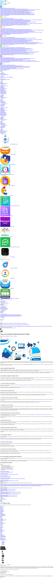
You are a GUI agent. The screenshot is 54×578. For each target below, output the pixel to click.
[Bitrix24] (3, 1)
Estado (1, 516)
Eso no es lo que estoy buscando (5, 465)
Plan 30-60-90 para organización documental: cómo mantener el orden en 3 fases (10, 493)
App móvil (1, 534)
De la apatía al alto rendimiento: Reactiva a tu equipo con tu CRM (8, 496)
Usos (1, 521)
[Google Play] (3, 549)
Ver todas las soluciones (3, 132)
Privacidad (3, 542)
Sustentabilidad (2, 511)
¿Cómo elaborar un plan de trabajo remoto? (14, 484)
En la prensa (1, 510)
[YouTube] (3, 556)
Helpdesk (1, 512)
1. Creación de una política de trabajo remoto (25, 484)
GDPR (3, 543)
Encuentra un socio (2, 538)
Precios (1, 70)
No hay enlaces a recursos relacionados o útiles (7, 468)
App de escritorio (2, 535)
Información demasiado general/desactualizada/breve (7, 466)
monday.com (2, 527)
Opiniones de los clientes (3, 519)
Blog (1, 517)
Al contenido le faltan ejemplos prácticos (6, 467)
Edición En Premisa (2, 523)
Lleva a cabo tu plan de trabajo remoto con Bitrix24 (34, 485)
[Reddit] (3, 563)
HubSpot (1, 529)
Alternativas (1, 520)
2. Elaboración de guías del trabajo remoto (37, 484)
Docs (1, 524)
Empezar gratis (2, 316)
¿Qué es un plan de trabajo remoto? (4, 484)
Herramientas (2, 507)
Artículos (1, 327)
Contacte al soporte (2, 514)
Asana (1, 526)
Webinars (1, 513)
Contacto (1, 509)
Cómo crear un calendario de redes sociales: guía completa (7, 490)
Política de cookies (10, 574)
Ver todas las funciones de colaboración (5, 34)
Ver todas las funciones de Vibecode (4, 69)
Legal (2, 541)
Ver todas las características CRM (4, 15)
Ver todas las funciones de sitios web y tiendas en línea (7, 44)
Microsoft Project (2, 530)
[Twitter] (3, 554)
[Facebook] (2, 552)
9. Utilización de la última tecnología (11, 485)
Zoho (1, 528)
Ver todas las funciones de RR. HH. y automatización (7, 54)
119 (3, 498)
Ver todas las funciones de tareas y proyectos (5, 25)
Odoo (1, 532)
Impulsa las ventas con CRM (4, 495)
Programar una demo (3, 515)
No (2, 464)
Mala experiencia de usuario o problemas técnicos (7, 469)
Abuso (3, 544)
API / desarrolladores (3, 536)
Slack (1, 531)
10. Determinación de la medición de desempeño (22, 485)
